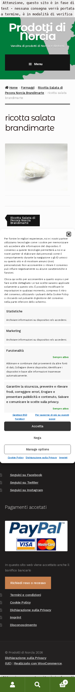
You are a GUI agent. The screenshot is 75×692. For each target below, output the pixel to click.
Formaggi (27, 87)
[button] (69, 234)
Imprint (63, 457)
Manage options (37, 449)
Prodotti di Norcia (37, 31)
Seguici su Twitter (24, 482)
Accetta (37, 426)
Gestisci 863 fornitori (19, 416)
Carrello (58, 681)
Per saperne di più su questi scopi (52, 416)
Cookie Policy (16, 457)
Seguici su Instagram (26, 490)
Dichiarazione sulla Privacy (41, 457)
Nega (37, 438)
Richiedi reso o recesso (28, 583)
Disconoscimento (23, 625)
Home (13, 87)
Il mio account (12, 684)
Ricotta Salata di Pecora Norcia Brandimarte (22, 220)
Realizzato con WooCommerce (38, 663)
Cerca (37, 684)
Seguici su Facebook (26, 475)
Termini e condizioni (25, 595)
